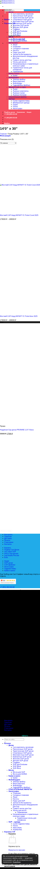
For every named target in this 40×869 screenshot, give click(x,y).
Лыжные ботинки (19, 95)
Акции (29, 112)
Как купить (8, 534)
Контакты (8, 544)
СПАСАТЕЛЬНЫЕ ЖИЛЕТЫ (20, 789)
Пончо (15, 106)
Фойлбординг (14, 77)
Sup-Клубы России (11, 555)
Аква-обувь (17, 828)
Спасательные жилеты (18, 97)
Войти (7, 19)
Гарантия (8, 536)
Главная (3, 134)
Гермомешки (18, 71)
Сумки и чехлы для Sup (22, 60)
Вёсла (11, 37)
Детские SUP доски (20, 27)
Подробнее (17, 862)
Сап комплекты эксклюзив (23, 14)
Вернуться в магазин (17, 850)
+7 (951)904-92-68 (10, 114)
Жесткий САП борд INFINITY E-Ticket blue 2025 (18, 316)
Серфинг (16, 29)
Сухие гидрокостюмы (21, 101)
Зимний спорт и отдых (17, 87)
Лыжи (15, 89)
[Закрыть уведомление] (36, 856)
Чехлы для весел (19, 62)
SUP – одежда (14, 822)
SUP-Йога (17, 35)
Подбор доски (9, 112)
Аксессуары (13, 43)
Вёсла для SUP (19, 39)
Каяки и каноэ (14, 73)
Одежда (12, 99)
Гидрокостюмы (10, 569)
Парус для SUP (19, 52)
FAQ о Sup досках (11, 553)
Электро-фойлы (19, 79)
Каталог (7, 743)
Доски (11, 12)
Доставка (8, 538)
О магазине (8, 542)
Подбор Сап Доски (11, 550)
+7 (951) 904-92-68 (7, 587)
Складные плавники (21, 48)
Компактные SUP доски (22, 23)
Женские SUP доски (21, 25)
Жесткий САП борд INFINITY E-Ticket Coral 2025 (19, 215)
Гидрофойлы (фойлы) (21, 85)
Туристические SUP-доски (23, 18)
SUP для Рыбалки (20, 31)
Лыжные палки (19, 93)
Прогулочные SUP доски (22, 16)
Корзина (7, 548)
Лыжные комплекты (21, 91)
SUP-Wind (17, 33)
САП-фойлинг (9, 565)
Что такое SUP (10, 552)
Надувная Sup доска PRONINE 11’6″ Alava (17, 430)
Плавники (17, 47)
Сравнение (21, 112)
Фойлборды (17, 83)
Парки (15, 105)
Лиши (15, 45)
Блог (6, 557)
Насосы (16, 50)
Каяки (15, 75)
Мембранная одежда (21, 103)
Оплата (7, 540)
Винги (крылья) (19, 81)
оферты (25, 736)
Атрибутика (17, 829)
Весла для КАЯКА (20, 41)
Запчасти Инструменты (22, 54)
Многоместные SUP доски (23, 21)
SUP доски (8, 563)
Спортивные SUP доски (22, 20)
